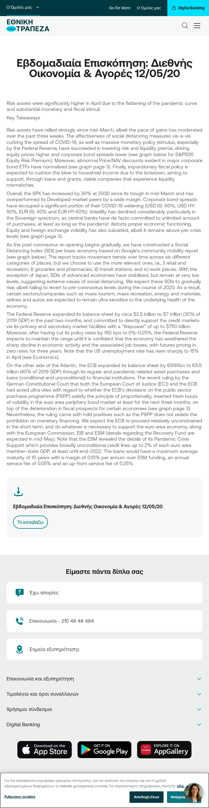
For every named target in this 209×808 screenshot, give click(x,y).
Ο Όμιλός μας (19, 7)
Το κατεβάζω (30, 522)
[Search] (185, 25)
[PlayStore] (104, 750)
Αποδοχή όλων (146, 797)
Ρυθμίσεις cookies (19, 796)
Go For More (119, 8)
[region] (104, 790)
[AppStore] (44, 750)
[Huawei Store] (164, 750)
